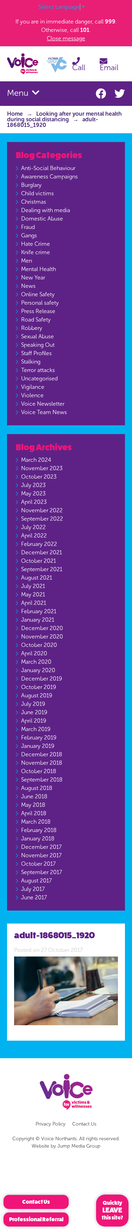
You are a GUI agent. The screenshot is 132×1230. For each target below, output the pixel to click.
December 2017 (41, 847)
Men (26, 260)
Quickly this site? (112, 1210)
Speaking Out (38, 345)
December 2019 (41, 678)
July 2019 (33, 704)
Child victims (37, 193)
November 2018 (41, 762)
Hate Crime (35, 244)
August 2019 (36, 695)
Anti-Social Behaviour (48, 168)
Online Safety (38, 294)
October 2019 (38, 687)
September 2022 (42, 518)
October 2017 (38, 863)
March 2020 (36, 661)
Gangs (29, 235)
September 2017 (41, 872)
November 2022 (42, 510)
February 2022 (39, 544)
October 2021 (38, 560)
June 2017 (34, 897)
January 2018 (37, 838)
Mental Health (38, 269)
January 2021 (37, 619)
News (28, 286)
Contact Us (84, 1124)
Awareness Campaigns (49, 176)
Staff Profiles (36, 353)
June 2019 (34, 712)
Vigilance (32, 387)
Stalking (30, 361)
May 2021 (33, 594)
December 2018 (41, 754)
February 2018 (38, 830)
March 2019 (35, 729)
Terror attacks (38, 370)
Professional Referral (36, 1219)
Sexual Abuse (37, 336)
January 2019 (37, 746)
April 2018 (33, 813)
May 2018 (33, 805)
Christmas (33, 201)
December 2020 (42, 628)
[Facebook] (102, 94)
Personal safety (40, 302)
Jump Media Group (78, 1146)
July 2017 (33, 889)
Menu (19, 93)
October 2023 (39, 476)
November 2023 (42, 468)
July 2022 (33, 527)
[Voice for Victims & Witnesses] (37, 63)
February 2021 (38, 611)
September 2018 (41, 779)
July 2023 (33, 485)
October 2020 (39, 645)
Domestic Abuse (42, 218)
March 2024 (36, 460)
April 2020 (34, 653)
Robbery (31, 328)
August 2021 (36, 577)
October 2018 (38, 771)
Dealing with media (45, 210)
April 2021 (33, 603)
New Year (33, 277)
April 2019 (33, 720)
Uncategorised (39, 378)
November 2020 (42, 636)
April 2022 (34, 535)
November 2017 (41, 855)
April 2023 (34, 502)
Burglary (31, 185)
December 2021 (41, 552)
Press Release (38, 311)
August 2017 (36, 880)
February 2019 (38, 737)
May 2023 (33, 493)
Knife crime (35, 252)
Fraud (28, 227)
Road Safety (36, 319)
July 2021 (33, 586)
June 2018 (34, 796)
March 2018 (35, 821)
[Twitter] (119, 94)
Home (15, 113)
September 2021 (41, 569)
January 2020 (38, 670)
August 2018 (36, 788)
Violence (32, 395)
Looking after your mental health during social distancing (64, 116)
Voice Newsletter (42, 403)
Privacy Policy (50, 1124)
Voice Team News (44, 412)
